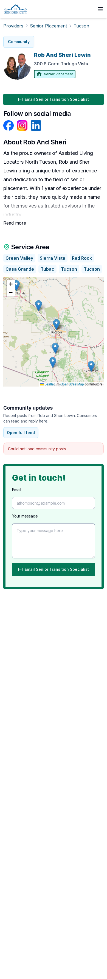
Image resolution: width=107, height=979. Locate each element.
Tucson (81, 26)
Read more (14, 223)
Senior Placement (48, 26)
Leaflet (49, 384)
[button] (55, 348)
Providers (13, 26)
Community (19, 41)
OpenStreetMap (72, 384)
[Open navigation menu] (100, 9)
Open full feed (21, 432)
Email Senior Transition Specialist (57, 99)
